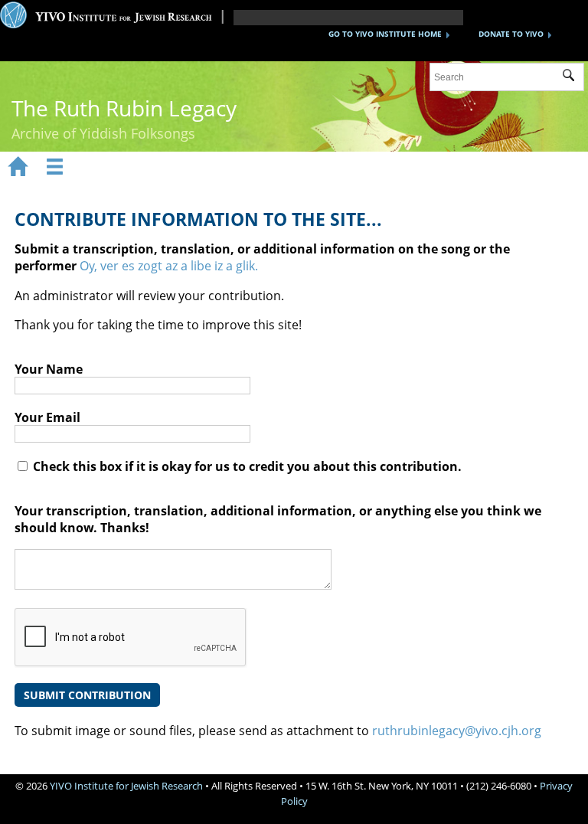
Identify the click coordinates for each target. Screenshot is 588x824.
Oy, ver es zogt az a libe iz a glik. (169, 265)
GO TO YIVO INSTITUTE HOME (385, 33)
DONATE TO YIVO (511, 33)
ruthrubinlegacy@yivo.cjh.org (456, 730)
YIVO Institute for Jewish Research (126, 786)
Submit (573, 77)
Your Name (49, 369)
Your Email (47, 417)
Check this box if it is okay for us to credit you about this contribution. (246, 466)
